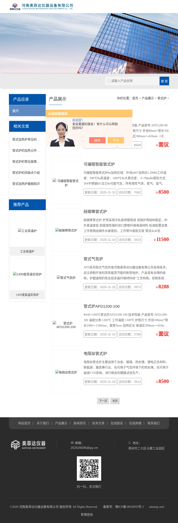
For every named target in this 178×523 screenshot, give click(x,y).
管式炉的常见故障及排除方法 (32, 161)
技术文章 (98, 423)
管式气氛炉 (93, 259)
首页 (135, 98)
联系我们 (154, 423)
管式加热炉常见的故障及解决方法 (35, 139)
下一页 (103, 401)
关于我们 (43, 423)
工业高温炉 (27, 251)
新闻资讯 (80, 423)
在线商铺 (135, 423)
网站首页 (24, 423)
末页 (115, 401)
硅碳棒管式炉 (95, 212)
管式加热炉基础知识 (26, 183)
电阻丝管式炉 (95, 353)
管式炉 (161, 98)
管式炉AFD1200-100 (102, 306)
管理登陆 (87, 514)
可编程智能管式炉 (99, 164)
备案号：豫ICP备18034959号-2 (123, 506)
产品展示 (148, 98)
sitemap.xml (156, 506)
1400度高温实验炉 (27, 294)
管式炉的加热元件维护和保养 (32, 150)
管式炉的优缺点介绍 (26, 172)
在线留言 (117, 423)
